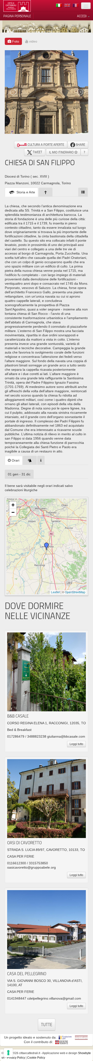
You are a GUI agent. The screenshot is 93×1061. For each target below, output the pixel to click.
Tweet (37, 152)
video (32, 41)
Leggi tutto (76, 744)
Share (80, 144)
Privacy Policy (16, 1057)
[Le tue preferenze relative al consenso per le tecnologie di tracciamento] (8, 1052)
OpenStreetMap (75, 592)
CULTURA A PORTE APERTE (45, 144)
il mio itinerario (61, 152)
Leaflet (55, 592)
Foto (15, 41)
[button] (46, 546)
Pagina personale (17, 16)
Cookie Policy (36, 1057)
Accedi (82, 16)
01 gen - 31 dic (19, 474)
